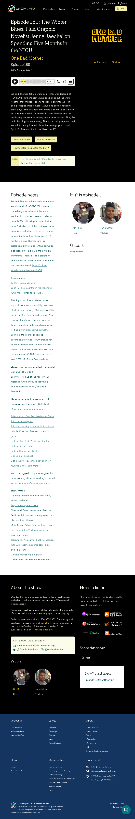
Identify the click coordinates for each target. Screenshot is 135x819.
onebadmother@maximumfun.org (32, 483)
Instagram (47, 630)
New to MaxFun (17, 735)
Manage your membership (59, 771)
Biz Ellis (24, 163)
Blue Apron (27, 315)
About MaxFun (92, 728)
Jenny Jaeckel (39, 163)
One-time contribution (58, 783)
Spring (43, 315)
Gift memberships (56, 775)
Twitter (35, 630)
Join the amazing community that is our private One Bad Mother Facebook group (32, 431)
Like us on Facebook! (22, 456)
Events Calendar (55, 743)
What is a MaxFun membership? (62, 779)
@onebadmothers (55, 649)
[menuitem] (49, 9)
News (51, 739)
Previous (100, 62)
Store (87, 9)
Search (124, 3)
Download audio (21, 139)
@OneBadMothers (27, 649)
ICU (30, 163)
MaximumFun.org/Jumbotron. (27, 409)
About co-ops (92, 732)
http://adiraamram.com (36, 530)
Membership (103, 9)
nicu (23, 159)
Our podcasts (16, 728)
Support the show (46, 139)
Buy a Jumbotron (18, 771)
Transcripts (53, 732)
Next (116, 62)
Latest (62, 9)
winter (29, 159)
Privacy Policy (118, 807)
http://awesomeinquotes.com (37, 515)
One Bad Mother (27, 58)
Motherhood (47, 159)
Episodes (52, 728)
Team (88, 735)
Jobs (88, 747)
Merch (13, 767)
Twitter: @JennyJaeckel (23, 283)
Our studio (90, 739)
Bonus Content (55, 787)
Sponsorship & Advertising (97, 751)
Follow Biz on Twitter (22, 446)
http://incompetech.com (24, 505)
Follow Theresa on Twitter (25, 451)
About (75, 9)
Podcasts (48, 9)
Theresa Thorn (60, 159)
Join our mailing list (22, 421)
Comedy (37, 159)
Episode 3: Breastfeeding (99, 680)
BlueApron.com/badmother (34, 330)
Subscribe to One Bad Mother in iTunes (32, 416)
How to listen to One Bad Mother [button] (30, 148)
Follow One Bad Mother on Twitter (30, 441)
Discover (52, 735)
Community (91, 743)
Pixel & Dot (119, 804)
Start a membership (57, 767)
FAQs (51, 791)
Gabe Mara (106, 227)
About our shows (18, 732)
